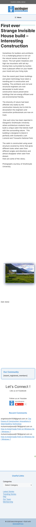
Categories (7, 482)
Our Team (7, 499)
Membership (8, 502)
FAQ (4, 497)
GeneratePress (18, 524)
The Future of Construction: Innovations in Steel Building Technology (16, 421)
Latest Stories (8, 492)
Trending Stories (9, 494)
